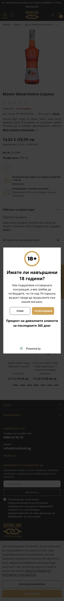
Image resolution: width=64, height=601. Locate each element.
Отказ (20, 310)
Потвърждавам (43, 310)
